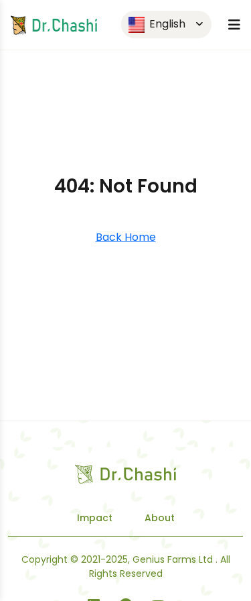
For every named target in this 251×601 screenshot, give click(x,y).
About (160, 518)
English (166, 24)
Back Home (126, 237)
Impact (94, 518)
